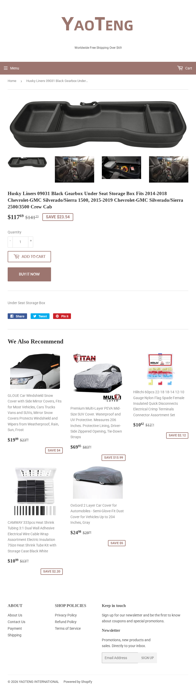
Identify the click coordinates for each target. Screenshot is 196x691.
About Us (15, 615)
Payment (15, 628)
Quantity (14, 232)
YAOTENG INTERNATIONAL (39, 682)
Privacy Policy (66, 615)
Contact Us (16, 622)
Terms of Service (68, 628)
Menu (14, 68)
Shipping (14, 635)
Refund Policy (66, 622)
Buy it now (29, 274)
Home (12, 81)
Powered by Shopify (78, 682)
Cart (188, 68)
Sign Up (147, 658)
